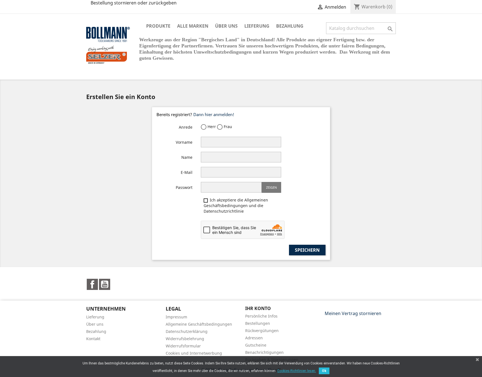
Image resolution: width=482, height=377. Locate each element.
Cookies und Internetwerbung (194, 353)
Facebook (92, 284)
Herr (211, 126)
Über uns (226, 26)
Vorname (184, 142)
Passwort (184, 187)
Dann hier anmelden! (213, 114)
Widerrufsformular (183, 346)
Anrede (185, 127)
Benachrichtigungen (264, 352)
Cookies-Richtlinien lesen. (296, 371)
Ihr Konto (258, 308)
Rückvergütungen (262, 330)
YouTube (104, 284)
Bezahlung (289, 26)
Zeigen (271, 187)
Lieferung (256, 26)
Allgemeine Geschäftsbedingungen (199, 324)
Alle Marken (192, 26)
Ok (324, 371)
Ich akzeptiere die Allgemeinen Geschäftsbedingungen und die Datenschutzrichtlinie (236, 205)
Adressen (254, 337)
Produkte (158, 26)
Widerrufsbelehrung (185, 338)
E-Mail (186, 172)
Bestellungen (257, 323)
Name (186, 157)
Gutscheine (255, 345)
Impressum (176, 317)
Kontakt (93, 338)
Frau (227, 126)
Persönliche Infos (261, 316)
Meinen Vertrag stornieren (353, 313)
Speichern (307, 250)
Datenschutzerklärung (187, 331)
